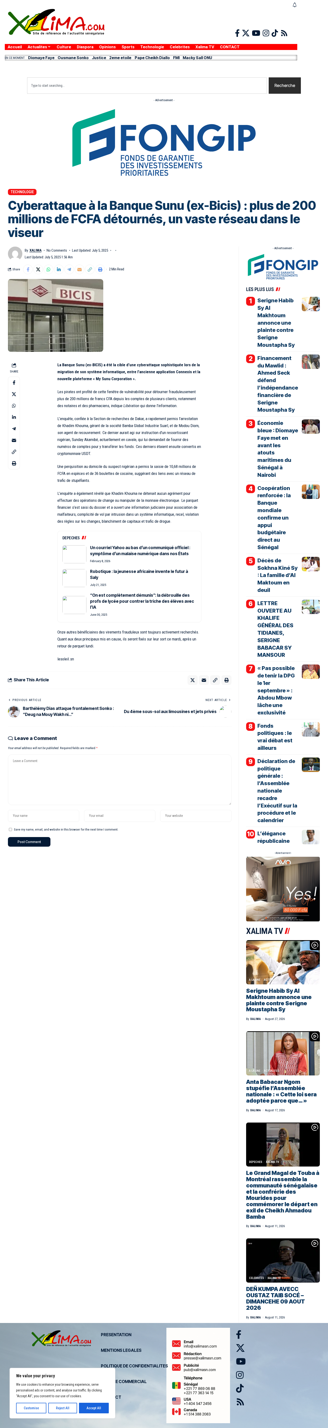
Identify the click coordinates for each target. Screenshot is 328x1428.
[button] (151, 67)
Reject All (62, 1408)
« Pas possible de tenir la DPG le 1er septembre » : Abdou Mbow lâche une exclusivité (276, 690)
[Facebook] (237, 33)
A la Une (254, 979)
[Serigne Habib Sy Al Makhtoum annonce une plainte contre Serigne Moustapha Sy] (311, 304)
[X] (246, 33)
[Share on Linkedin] (59, 269)
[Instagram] (265, 33)
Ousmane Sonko (73, 57)
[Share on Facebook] (28, 269)
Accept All (93, 1408)
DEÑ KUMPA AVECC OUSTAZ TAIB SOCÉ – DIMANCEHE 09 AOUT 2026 (275, 1298)
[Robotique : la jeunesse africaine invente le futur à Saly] (74, 578)
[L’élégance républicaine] (311, 837)
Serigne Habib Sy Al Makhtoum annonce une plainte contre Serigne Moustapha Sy (276, 322)
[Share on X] (38, 269)
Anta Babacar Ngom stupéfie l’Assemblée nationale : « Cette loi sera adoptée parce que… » (281, 1091)
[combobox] (147, 85)
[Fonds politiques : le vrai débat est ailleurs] (311, 729)
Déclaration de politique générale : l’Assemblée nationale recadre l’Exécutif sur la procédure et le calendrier (277, 790)
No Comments (57, 250)
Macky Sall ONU (197, 57)
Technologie (22, 192)
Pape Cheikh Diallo (152, 57)
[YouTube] (256, 33)
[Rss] (284, 33)
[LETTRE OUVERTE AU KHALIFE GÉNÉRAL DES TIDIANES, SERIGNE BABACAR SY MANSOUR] (311, 607)
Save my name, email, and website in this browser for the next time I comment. (66, 829)
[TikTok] (274, 33)
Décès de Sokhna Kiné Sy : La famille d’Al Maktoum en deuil (277, 575)
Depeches (255, 1162)
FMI (176, 57)
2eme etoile (120, 57)
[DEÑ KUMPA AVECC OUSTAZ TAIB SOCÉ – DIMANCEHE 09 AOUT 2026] (283, 1260)
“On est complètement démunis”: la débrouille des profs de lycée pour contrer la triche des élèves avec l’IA (142, 601)
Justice (99, 57)
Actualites (271, 979)
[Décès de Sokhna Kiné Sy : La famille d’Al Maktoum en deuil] (311, 564)
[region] (62, 1393)
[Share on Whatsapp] (48, 269)
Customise (31, 1408)
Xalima (36, 250)
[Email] (79, 269)
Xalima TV (272, 1162)
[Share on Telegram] (69, 269)
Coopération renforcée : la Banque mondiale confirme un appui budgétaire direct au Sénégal (274, 517)
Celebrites (256, 1278)
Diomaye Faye (41, 57)
